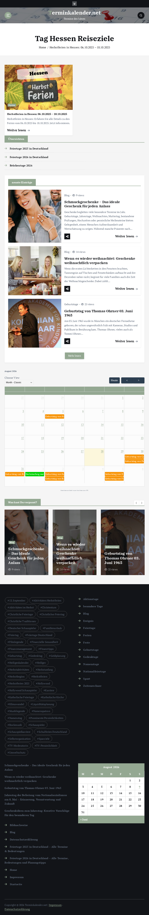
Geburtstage (71, 304)
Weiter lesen (17, 130)
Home (42, 47)
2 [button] (142, 397)
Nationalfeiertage (94, 671)
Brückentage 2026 (21, 165)
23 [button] (142, 438)
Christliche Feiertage (21, 614)
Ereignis (88, 621)
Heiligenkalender (19, 662)
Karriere (49, 690)
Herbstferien (40, 676)
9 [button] (142, 411)
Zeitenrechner (92, 685)
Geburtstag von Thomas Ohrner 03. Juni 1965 (98, 313)
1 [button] (122, 397)
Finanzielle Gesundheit (45, 642)
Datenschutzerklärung (24, 839)
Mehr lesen (74, 355)
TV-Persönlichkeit (46, 745)
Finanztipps (47, 649)
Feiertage (89, 628)
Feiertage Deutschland (39, 635)
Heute (114, 380)
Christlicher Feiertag (52, 614)
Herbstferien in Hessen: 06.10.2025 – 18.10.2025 (80, 47)
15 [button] (122, 424)
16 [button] (142, 424)
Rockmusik (15, 725)
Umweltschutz (17, 752)
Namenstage (91, 664)
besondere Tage (93, 606)
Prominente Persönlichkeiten (46, 718)
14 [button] (102, 424)
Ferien (12, 105)
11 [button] (42, 424)
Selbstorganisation (20, 738)
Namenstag (15, 718)
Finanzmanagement (20, 649)
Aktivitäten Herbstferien (47, 600)
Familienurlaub (53, 628)
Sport (86, 678)
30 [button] (82, 397)
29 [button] (62, 397)
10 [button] (22, 424)
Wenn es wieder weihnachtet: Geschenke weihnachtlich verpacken (99, 260)
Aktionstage (90, 599)
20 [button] (82, 438)
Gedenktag (36, 655)
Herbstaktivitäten (19, 669)
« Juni (84, 819)
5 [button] (63, 411)
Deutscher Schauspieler (22, 628)
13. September (17, 600)
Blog (67, 195)
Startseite (16, 884)
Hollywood (44, 683)
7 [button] (102, 411)
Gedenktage (90, 657)
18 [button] (42, 438)
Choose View (12, 377)
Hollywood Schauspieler (23, 690)
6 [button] (83, 411)
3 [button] (23, 411)
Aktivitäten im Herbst (21, 607)
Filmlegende (16, 642)
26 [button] (62, 451)
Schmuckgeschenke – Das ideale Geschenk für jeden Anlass (92, 204)
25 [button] (42, 451)
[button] (54, 416)
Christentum (49, 607)
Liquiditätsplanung (43, 704)
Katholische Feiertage (21, 697)
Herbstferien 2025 (19, 683)
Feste (86, 642)
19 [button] (62, 438)
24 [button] (22, 451)
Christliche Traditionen (22, 621)
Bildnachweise (19, 825)
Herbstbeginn (17, 676)
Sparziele (44, 738)
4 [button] (43, 411)
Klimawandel (16, 704)
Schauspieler (37, 725)
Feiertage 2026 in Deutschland (29, 157)
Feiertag (14, 635)
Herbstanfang (45, 669)
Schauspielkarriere (19, 731)
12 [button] (62, 424)
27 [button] (22, 397)
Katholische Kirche (53, 697)
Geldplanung (58, 655)
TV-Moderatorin (18, 745)
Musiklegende (17, 711)
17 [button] (22, 438)
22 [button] (122, 438)
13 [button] (82, 424)
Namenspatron (41, 711)
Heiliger (41, 662)
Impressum (16, 877)
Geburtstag (15, 655)
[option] (26, 542)
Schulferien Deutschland (53, 731)
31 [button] (102, 397)
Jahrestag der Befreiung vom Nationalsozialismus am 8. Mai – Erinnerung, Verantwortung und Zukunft (36, 800)
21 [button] (102, 438)
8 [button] (122, 411)
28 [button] (42, 397)
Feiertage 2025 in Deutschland (29, 148)
